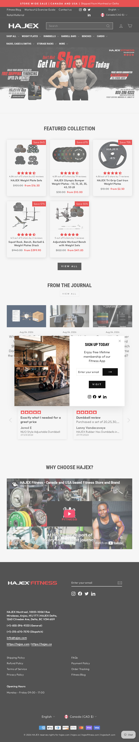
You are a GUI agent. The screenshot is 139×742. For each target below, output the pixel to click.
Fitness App (97, 361)
